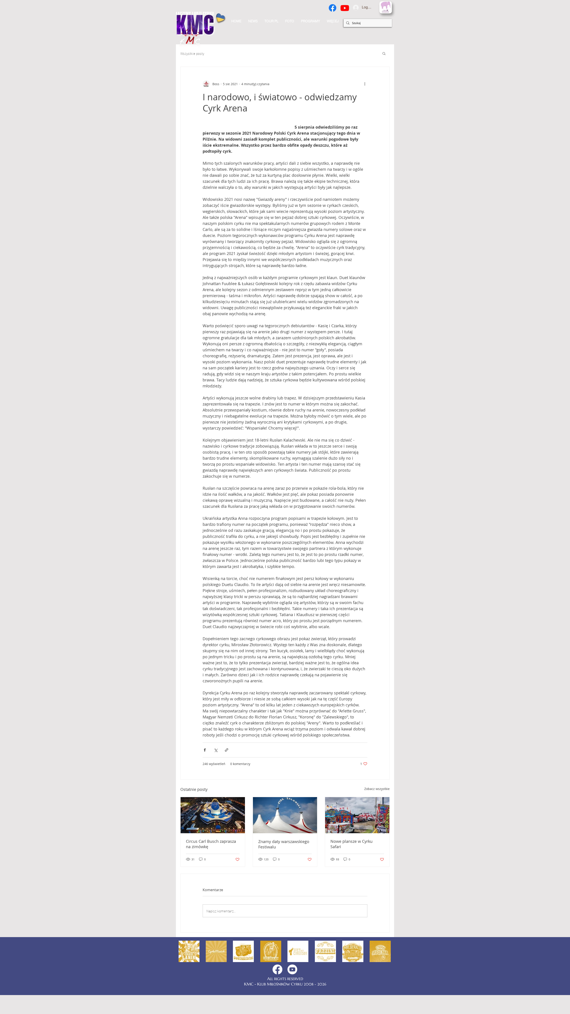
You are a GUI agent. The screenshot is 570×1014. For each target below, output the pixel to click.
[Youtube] (345, 8)
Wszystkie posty (192, 53)
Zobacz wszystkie (377, 807)
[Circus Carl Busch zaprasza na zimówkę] (213, 833)
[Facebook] (333, 8)
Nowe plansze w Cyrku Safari (351, 862)
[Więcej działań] (364, 83)
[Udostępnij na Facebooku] (205, 768)
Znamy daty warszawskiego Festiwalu (283, 862)
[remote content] (244, 150)
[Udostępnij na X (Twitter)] (216, 768)
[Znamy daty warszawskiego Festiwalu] (285, 833)
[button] (332, 21)
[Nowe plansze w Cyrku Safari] (357, 833)
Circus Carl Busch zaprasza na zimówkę (211, 862)
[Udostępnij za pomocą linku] (226, 768)
